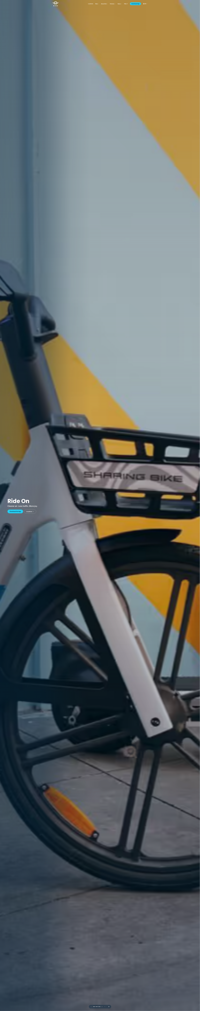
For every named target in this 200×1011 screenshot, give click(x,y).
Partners (112, 3)
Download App (135, 3)
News (119, 3)
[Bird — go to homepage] (55, 3)
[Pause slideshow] (109, 1007)
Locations (90, 3)
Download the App (15, 511)
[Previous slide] (91, 1007)
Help (125, 3)
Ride (96, 3)
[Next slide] (105, 1007)
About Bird (104, 3)
